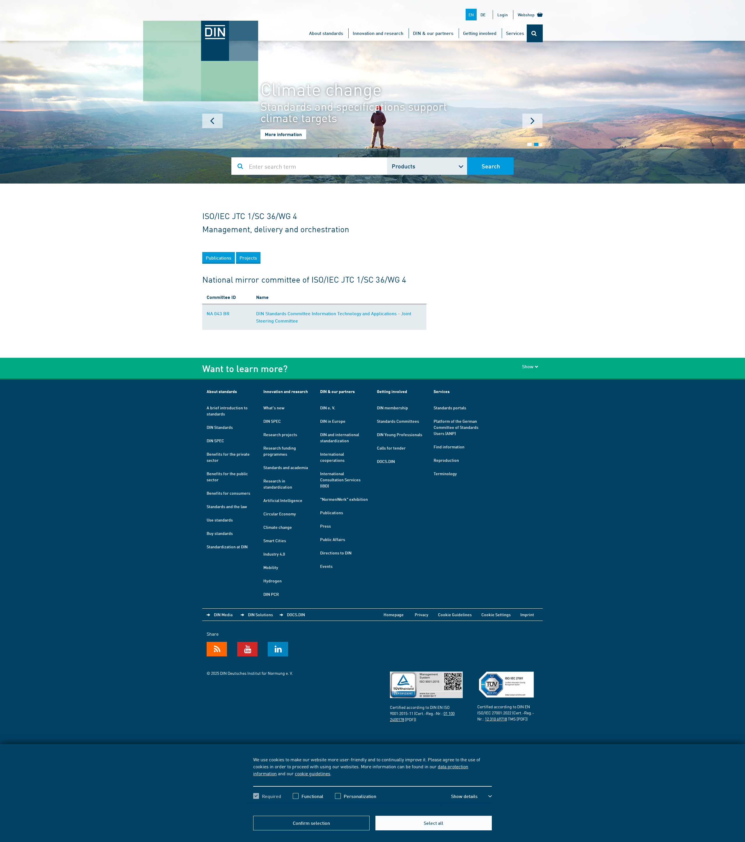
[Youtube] (247, 649)
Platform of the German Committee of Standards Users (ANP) (456, 427)
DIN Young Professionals (399, 434)
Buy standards (220, 533)
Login (502, 14)
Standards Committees (398, 421)
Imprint (527, 614)
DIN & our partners (433, 33)
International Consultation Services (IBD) (340, 479)
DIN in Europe (332, 421)
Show (527, 366)
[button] (471, 796)
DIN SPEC (215, 440)
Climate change (277, 527)
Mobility (270, 567)
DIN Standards (220, 427)
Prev (212, 121)
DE (482, 14)
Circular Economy (279, 513)
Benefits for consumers (228, 493)
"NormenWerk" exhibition (344, 499)
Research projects (280, 434)
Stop (540, 144)
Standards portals (450, 407)
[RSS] (217, 649)
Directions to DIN (336, 552)
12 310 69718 (496, 719)
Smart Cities (274, 540)
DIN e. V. (327, 407)
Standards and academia (285, 467)
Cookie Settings (496, 614)
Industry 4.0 (274, 553)
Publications (331, 512)
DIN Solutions (260, 614)
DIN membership (392, 407)
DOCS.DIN (386, 461)
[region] (372, 783)
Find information (449, 446)
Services (515, 33)
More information (283, 134)
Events (326, 566)
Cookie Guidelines (455, 614)
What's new (273, 407)
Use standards (220, 519)
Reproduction (446, 460)
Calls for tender (391, 447)
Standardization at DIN (227, 546)
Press (325, 526)
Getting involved (479, 33)
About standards (326, 33)
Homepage (394, 614)
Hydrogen (272, 580)
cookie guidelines (312, 773)
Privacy (421, 614)
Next (532, 121)
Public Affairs (332, 539)
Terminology (445, 473)
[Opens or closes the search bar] (535, 33)
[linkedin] (278, 649)
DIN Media (223, 614)
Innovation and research (378, 33)
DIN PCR (271, 594)
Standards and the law (227, 506)
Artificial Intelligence (282, 500)
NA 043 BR (218, 313)
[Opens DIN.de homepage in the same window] (200, 26)
